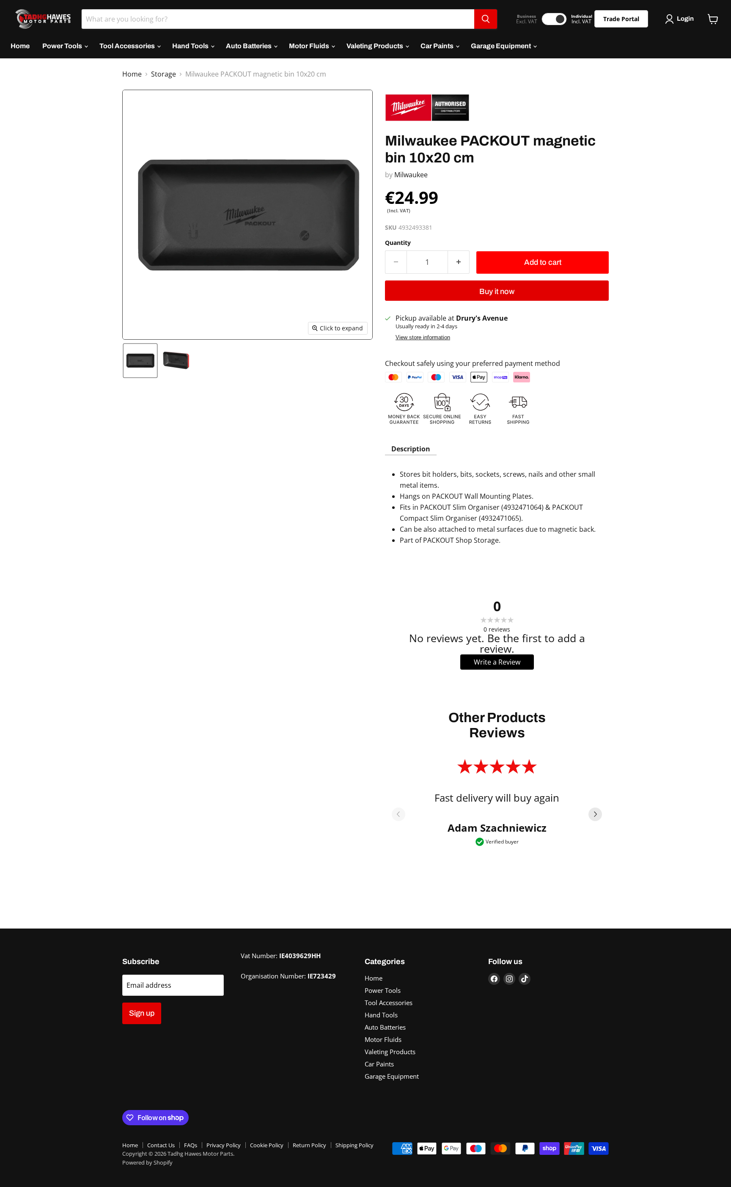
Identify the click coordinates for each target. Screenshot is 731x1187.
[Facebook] (494, 979)
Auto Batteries (249, 45)
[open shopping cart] (713, 19)
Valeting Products (375, 45)
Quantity (398, 242)
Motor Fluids (309, 45)
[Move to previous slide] (398, 815)
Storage (163, 74)
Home (20, 45)
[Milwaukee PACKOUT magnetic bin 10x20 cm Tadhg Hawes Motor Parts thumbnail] (140, 360)
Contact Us (161, 1145)
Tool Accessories (127, 45)
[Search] (485, 19)
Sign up (141, 1013)
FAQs (190, 1145)
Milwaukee (411, 174)
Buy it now (496, 291)
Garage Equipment (501, 45)
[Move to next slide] (595, 815)
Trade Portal (621, 19)
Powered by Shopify (147, 1162)
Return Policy (309, 1145)
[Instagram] (509, 979)
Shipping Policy (354, 1145)
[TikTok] (524, 979)
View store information (423, 338)
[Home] (41, 19)
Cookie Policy (266, 1145)
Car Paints (437, 45)
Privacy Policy (223, 1145)
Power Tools (62, 45)
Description (410, 448)
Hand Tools (191, 45)
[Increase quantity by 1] (459, 262)
